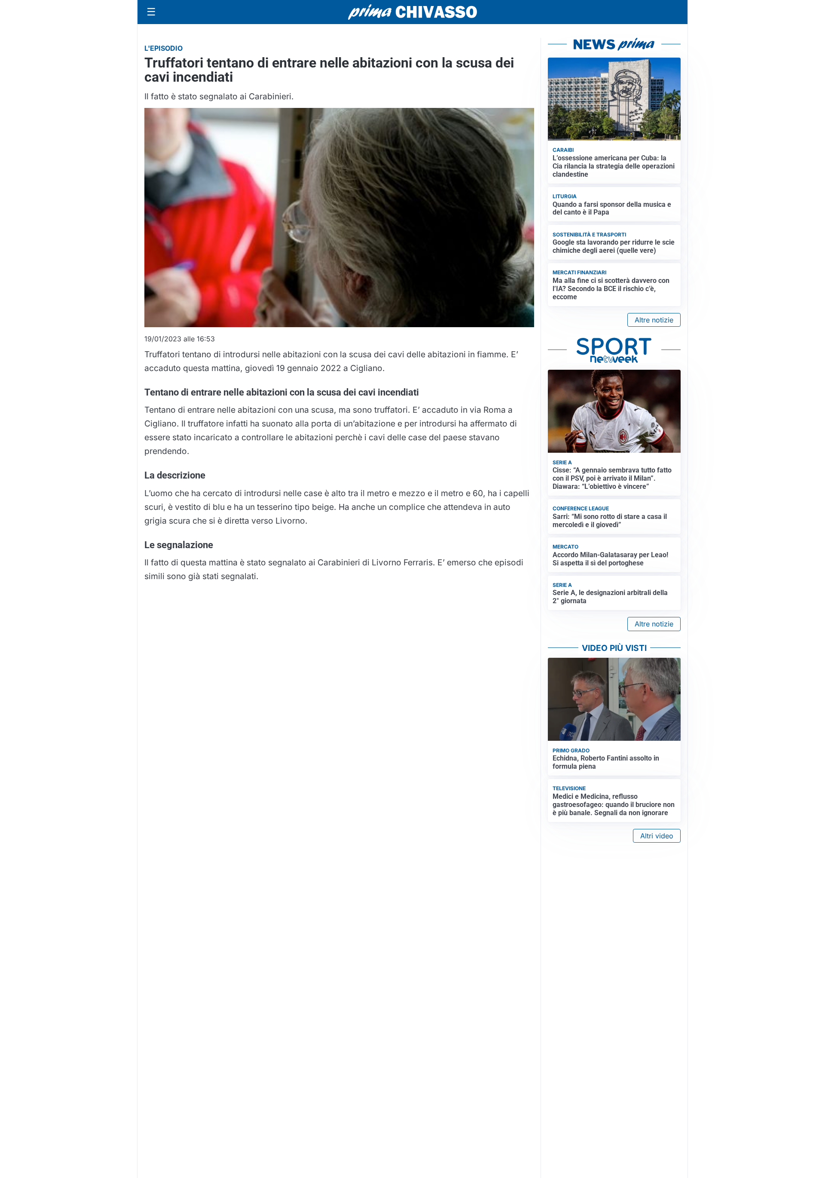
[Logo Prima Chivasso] (412, 11)
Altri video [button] (656, 835)
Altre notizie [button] (654, 320)
